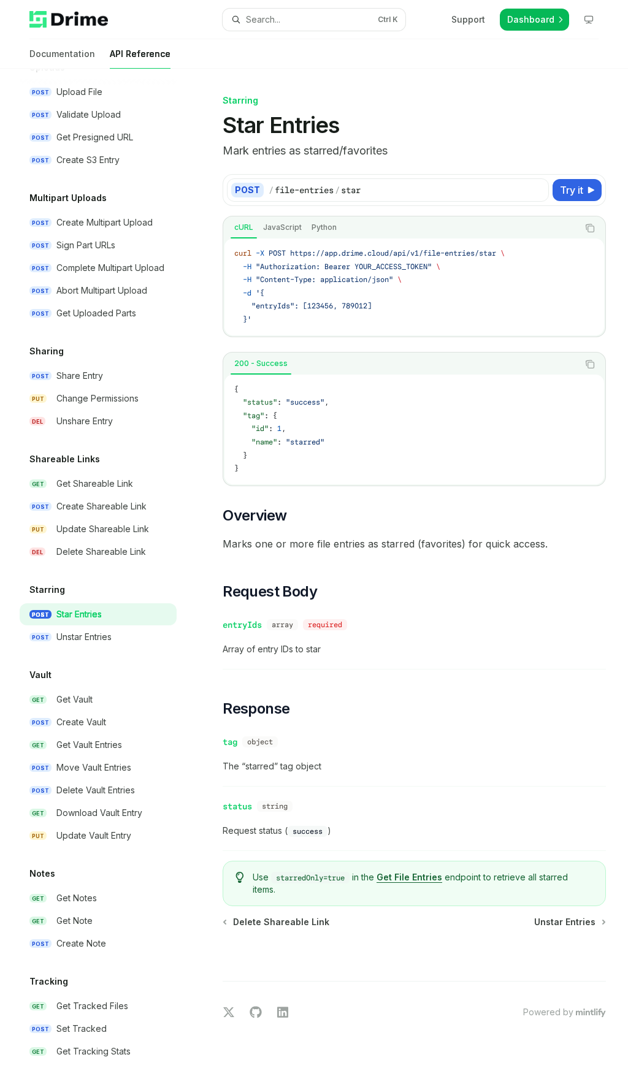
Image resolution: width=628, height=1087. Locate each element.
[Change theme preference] (589, 19)
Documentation (62, 53)
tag (230, 742)
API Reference (140, 53)
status (237, 806)
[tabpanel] (414, 286)
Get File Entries (409, 877)
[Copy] (537, 190)
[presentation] (108, 578)
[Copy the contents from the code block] (590, 228)
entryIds (242, 625)
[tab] (244, 227)
